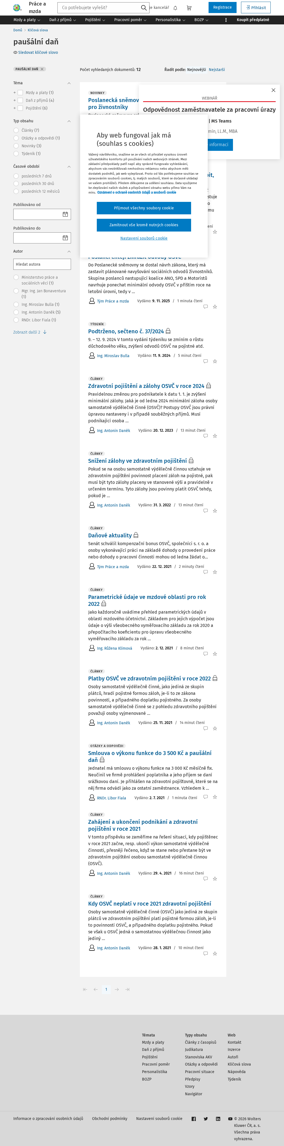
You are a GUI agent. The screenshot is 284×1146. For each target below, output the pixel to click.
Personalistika (154, 1071)
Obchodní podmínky (109, 1118)
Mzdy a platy (153, 1042)
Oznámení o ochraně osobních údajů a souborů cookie (136, 192)
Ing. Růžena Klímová (114, 648)
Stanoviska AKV (198, 1057)
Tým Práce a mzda (113, 301)
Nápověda (237, 1071)
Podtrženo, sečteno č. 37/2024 (126, 331)
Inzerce (234, 1049)
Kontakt (234, 1042)
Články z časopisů (200, 1042)
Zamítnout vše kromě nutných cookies (144, 225)
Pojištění (150, 1057)
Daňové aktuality (110, 535)
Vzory (189, 1086)
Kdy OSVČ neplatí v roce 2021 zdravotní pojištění (149, 903)
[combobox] (103, 7)
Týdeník (234, 1079)
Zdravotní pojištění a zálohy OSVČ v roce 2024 (146, 386)
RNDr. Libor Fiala (111, 798)
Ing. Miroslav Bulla (113, 356)
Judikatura (194, 1049)
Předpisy (192, 1079)
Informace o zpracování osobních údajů (48, 1118)
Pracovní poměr (156, 1064)
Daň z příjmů (153, 1049)
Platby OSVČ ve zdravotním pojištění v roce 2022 (149, 678)
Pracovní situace (199, 1071)
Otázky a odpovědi (201, 1064)
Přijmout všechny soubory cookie (144, 208)
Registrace (222, 7)
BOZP (146, 1079)
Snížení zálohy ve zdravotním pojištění (137, 461)
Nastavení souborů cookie (159, 1118)
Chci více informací (209, 144)
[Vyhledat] (144, 8)
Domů (17, 30)
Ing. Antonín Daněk (113, 430)
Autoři (233, 1057)
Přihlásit (258, 8)
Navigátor (193, 1094)
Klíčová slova (38, 30)
